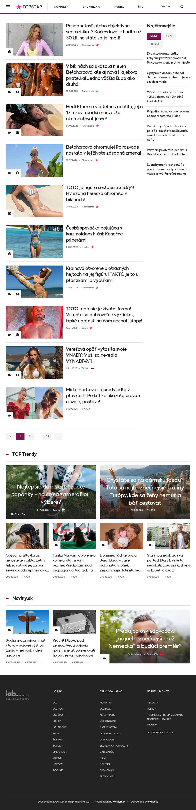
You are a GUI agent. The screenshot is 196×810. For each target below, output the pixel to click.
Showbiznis (91, 7)
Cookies (152, 725)
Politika (105, 764)
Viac (164, 6)
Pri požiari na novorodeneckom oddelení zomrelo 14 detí (168, 113)
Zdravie (57, 758)
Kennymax (119, 801)
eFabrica (153, 801)
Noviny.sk (61, 7)
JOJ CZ (57, 721)
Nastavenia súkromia (160, 732)
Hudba (119, 7)
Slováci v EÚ (107, 776)
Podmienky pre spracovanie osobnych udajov (165, 717)
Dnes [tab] (154, 36)
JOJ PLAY (58, 709)
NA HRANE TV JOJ (110, 733)
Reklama (152, 703)
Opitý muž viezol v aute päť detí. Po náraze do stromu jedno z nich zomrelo (168, 77)
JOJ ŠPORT (59, 715)
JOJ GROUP (59, 727)
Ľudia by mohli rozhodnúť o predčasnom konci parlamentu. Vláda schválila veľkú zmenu (168, 169)
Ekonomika (107, 770)
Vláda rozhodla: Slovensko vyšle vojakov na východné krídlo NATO (165, 96)
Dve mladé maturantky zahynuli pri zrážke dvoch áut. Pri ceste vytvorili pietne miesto (168, 58)
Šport (142, 7)
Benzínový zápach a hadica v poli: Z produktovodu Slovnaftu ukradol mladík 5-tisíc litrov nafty (168, 133)
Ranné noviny (108, 727)
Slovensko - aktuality (114, 746)
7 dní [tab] (169, 36)
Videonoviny (108, 721)
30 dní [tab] (154, 44)
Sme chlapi (60, 752)
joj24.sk (105, 709)
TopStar (58, 746)
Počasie (58, 770)
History (58, 764)
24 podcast (107, 740)
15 (47, 436)
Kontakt (152, 709)
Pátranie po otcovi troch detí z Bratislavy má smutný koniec (167, 152)
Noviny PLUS (107, 715)
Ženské (57, 740)
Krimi (103, 758)
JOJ (55, 703)
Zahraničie (107, 752)
